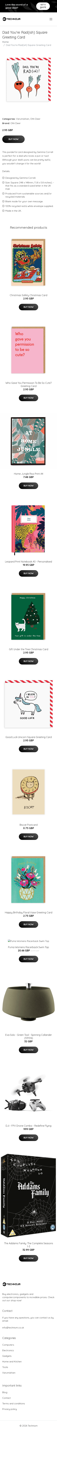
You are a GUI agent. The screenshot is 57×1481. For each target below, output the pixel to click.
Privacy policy (9, 1409)
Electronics (8, 1350)
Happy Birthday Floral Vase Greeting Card (28, 912)
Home (5, 41)
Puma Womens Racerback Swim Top (28, 947)
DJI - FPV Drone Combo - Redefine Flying (28, 1125)
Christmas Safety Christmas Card (28, 295)
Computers (8, 1344)
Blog (4, 1392)
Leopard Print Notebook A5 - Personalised (28, 561)
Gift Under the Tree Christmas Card (28, 649)
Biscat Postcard (29, 824)
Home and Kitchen (12, 1361)
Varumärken (22, 118)
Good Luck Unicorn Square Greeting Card (28, 737)
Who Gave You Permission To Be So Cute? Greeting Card (28, 384)
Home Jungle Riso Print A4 (28, 473)
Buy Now (13, 139)
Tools (5, 1367)
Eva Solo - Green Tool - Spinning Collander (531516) (28, 1036)
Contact (6, 1397)
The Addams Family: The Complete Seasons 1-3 (28, 1245)
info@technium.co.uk (13, 1327)
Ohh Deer (35, 118)
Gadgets (7, 1356)
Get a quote (43, 5)
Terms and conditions (13, 1403)
